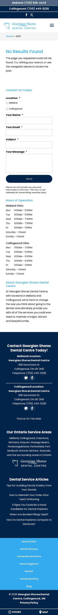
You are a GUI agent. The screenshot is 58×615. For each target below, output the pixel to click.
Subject (12, 139)
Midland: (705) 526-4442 (29, 3)
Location (13, 98)
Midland (13, 102)
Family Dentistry (29, 578)
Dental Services (29, 549)
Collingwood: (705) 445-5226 (29, 9)
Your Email (14, 127)
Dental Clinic (29, 541)
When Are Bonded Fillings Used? (29, 514)
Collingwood (15, 108)
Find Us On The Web (29, 418)
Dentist (29, 571)
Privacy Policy (29, 602)
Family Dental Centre (29, 556)
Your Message (16, 152)
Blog (29, 586)
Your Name (14, 115)
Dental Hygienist (29, 563)
